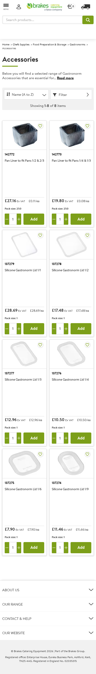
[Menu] (6, 6)
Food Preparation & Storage (49, 44)
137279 (9, 264)
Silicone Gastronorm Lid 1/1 (23, 270)
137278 (57, 264)
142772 (10, 154)
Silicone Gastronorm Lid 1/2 (70, 270)
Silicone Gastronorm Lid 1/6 (23, 489)
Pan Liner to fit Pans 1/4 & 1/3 (71, 161)
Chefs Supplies (21, 44)
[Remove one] (7, 219)
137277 (9, 373)
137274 (56, 483)
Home (5, 44)
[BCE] (44, 7)
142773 (57, 154)
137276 (56, 373)
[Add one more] (19, 219)
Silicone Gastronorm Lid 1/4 (70, 380)
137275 (9, 483)
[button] (88, 20)
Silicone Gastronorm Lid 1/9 (70, 489)
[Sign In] (18, 7)
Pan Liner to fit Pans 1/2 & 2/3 (24, 161)
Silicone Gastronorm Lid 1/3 (23, 380)
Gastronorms (77, 44)
